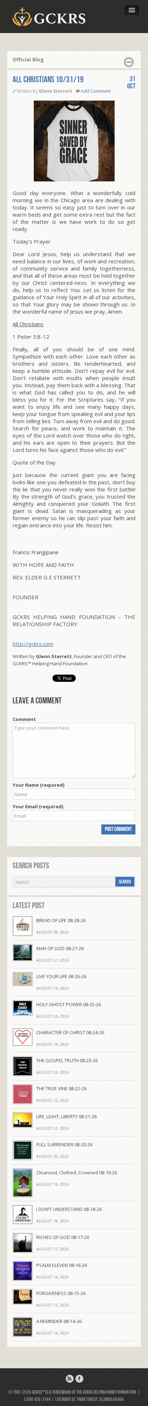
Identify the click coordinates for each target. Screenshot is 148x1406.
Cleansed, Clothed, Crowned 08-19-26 (76, 1172)
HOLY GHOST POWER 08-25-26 (68, 1004)
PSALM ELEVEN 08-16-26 (61, 1265)
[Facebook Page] (79, 1379)
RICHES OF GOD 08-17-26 (62, 1237)
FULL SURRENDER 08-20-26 (64, 1144)
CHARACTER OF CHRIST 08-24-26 (70, 1032)
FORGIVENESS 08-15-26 (60, 1293)
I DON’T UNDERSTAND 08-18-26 (69, 1209)
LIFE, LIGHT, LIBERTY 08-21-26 (66, 1116)
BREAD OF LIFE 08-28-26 (60, 920)
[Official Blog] (70, 1379)
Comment (24, 719)
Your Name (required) (38, 785)
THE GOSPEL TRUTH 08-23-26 (67, 1060)
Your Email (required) (38, 806)
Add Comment (96, 91)
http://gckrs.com (33, 643)
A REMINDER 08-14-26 (59, 1321)
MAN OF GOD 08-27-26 (60, 948)
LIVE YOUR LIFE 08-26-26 (61, 976)
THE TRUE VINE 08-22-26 (61, 1088)
